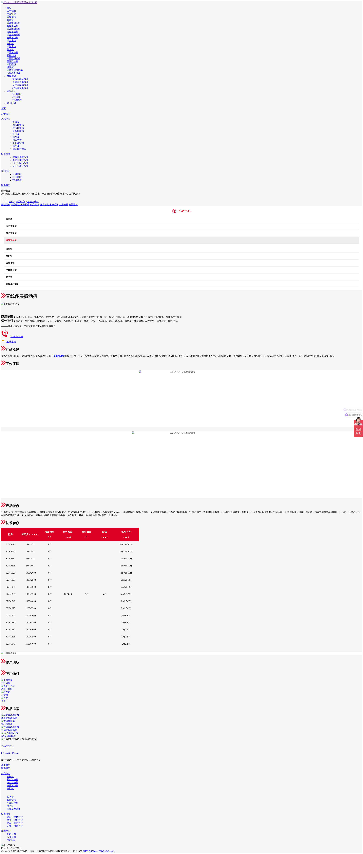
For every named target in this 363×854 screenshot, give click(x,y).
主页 (11, 201)
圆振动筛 (17, 140)
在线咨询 (11, 341)
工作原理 (24, 204)
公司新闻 (17, 94)
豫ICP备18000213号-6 (93, 851)
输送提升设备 (19, 149)
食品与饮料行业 (20, 82)
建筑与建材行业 (20, 79)
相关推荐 (73, 204)
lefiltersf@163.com (9, 753)
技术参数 (44, 204)
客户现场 (53, 204)
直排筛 (15, 134)
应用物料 (63, 204)
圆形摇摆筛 (18, 125)
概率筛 (15, 146)
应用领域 (11, 76)
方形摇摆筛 (18, 128)
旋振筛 (15, 122)
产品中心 (11, 13)
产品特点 (34, 204)
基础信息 (5, 204)
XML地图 (109, 851)
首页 (9, 8)
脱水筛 (15, 137)
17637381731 (16, 336)
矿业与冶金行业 (20, 88)
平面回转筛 (18, 143)
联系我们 (11, 103)
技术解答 (17, 100)
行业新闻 (17, 97)
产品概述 (15, 204)
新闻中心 (11, 91)
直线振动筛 (18, 131)
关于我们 (11, 11)
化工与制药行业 (20, 85)
